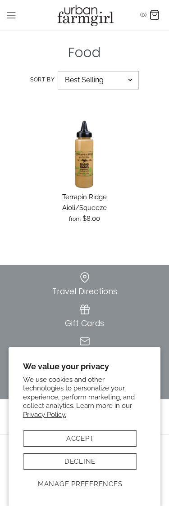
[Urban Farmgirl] (84, 15)
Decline (80, 461)
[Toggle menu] (11, 15)
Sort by (42, 79)
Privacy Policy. (44, 415)
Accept (80, 438)
